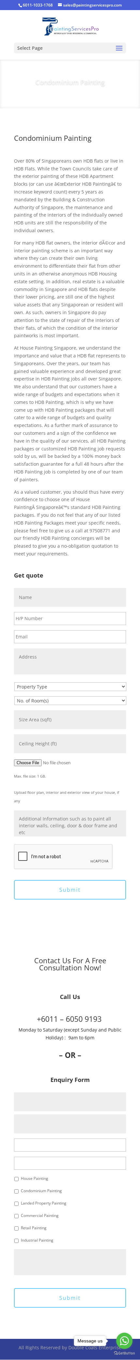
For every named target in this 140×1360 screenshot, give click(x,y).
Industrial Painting (37, 1240)
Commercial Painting (40, 1215)
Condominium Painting (41, 1190)
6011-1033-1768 (38, 5)
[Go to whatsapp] (124, 1341)
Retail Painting (34, 1228)
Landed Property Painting (43, 1203)
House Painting (34, 1178)
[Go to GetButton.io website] (124, 1353)
